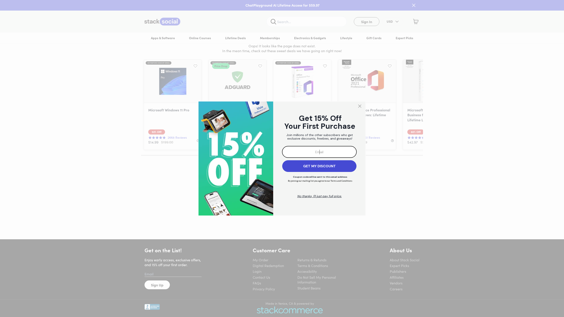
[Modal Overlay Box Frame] (282, 158)
